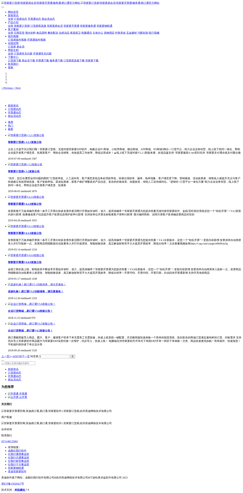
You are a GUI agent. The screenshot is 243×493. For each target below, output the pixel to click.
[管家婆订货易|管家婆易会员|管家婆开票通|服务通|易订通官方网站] (121, 3)
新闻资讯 (13, 105)
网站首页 (13, 12)
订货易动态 (14, 109)
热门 (10, 125)
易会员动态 (14, 116)
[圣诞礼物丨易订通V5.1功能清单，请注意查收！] (37, 284)
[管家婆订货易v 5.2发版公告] (25, 164)
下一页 (26, 356)
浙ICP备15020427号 (12, 483)
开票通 (23, 393)
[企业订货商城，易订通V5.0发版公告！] (32, 304)
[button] (7, 88)
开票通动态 (14, 112)
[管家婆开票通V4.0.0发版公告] (26, 255)
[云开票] (13, 397)
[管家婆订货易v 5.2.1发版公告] (26, 135)
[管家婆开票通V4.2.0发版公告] (26, 197)
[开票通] (13, 393)
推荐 (10, 122)
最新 (10, 129)
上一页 (5, 356)
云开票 (23, 397)
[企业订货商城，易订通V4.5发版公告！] (32, 323)
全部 (10, 19)
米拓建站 (20, 489)
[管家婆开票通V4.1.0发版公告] (26, 226)
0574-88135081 (9, 441)
